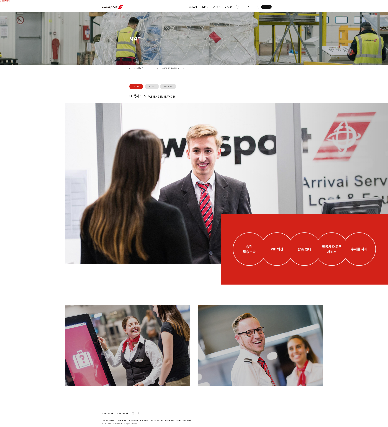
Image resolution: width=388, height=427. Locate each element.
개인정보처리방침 (107, 413)
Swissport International (248, 7)
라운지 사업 (168, 86)
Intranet (266, 7)
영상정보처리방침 (122, 413)
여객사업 (136, 86)
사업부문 (140, 68)
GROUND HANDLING (170, 68)
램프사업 (152, 86)
